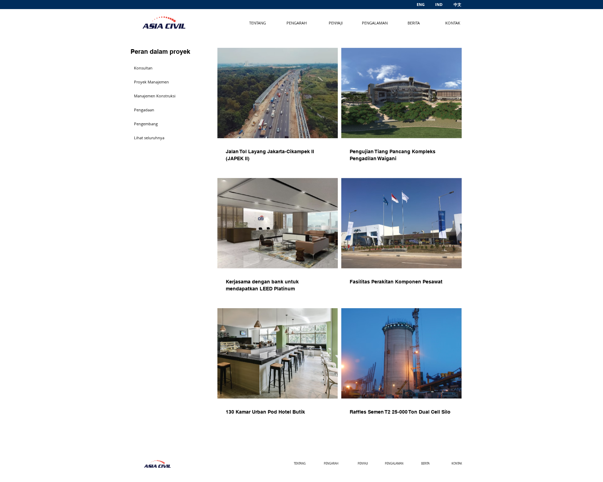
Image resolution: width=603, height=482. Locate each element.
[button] (155, 68)
